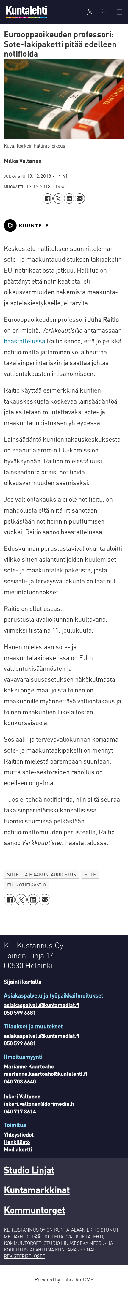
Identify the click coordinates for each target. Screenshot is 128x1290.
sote (90, 874)
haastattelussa (24, 341)
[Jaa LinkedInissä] (69, 198)
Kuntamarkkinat (37, 1189)
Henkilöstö (17, 1141)
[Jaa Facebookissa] (48, 198)
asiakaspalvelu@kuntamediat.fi (41, 1004)
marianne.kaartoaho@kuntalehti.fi (45, 1073)
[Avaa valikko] (89, 12)
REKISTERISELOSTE (24, 1256)
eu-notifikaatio (26, 885)
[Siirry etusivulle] (26, 11)
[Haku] (104, 11)
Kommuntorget (34, 1209)
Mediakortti (18, 1149)
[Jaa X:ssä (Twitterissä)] (58, 198)
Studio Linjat (29, 1169)
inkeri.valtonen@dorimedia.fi (39, 1103)
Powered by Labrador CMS (64, 1279)
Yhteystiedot (19, 1134)
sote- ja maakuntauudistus (41, 874)
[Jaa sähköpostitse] (80, 198)
